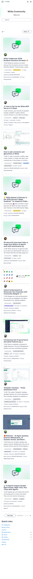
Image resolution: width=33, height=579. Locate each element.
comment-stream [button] (17, 163)
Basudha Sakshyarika (15, 74)
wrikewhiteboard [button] (17, 449)
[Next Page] (27, 515)
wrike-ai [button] (15, 117)
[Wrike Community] (7, 1)
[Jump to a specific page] (30, 515)
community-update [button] (8, 305)
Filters (25, 31)
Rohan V (12, 122)
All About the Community (10, 312)
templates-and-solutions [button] (10, 401)
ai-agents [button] (22, 498)
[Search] (27, 1)
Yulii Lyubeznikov (14, 260)
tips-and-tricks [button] (17, 303)
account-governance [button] (18, 351)
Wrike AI (11, 124)
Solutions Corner (7, 408)
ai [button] (10, 353)
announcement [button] (17, 70)
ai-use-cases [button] (7, 258)
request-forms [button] (17, 399)
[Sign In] (30, 1)
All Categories (6, 525)
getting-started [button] (7, 165)
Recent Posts (6, 527)
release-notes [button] (7, 451)
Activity (4, 530)
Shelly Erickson (15, 358)
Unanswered (16, 539)
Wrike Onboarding (8, 170)
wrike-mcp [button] (22, 117)
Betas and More (7, 263)
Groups (4, 542)
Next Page (10, 515)
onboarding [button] (26, 163)
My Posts (16, 534)
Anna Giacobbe (15, 77)
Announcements (7, 79)
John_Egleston (25, 122)
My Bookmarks (16, 532)
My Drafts (16, 537)
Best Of (4, 544)
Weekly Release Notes (9, 458)
